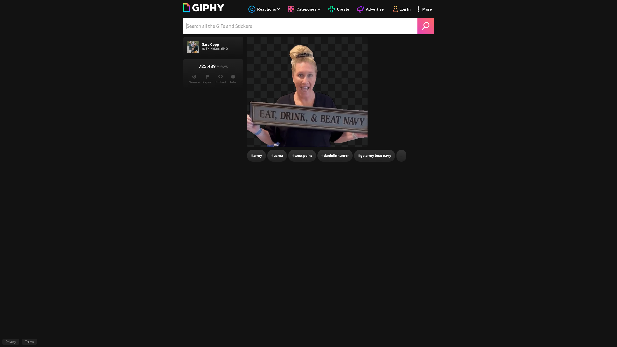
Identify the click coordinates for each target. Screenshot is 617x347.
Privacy (11, 342)
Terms (29, 342)
